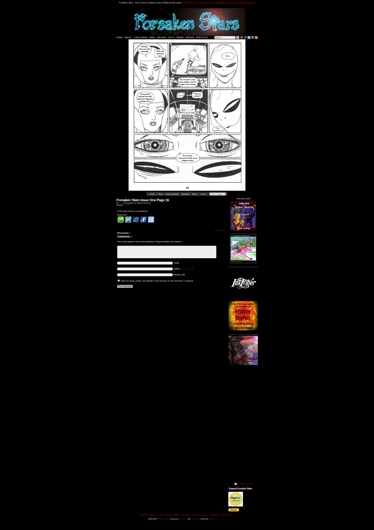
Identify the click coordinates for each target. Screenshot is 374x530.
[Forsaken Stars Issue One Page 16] (187, 190)
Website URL (179, 274)
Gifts (171, 37)
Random (185, 194)
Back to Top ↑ (218, 519)
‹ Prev (160, 194)
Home (119, 37)
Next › (195, 194)
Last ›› (204, 194)
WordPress (183, 519)
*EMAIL (183, 269)
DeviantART (242, 37)
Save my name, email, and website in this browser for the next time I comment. (157, 281)
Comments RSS (220, 230)
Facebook (245, 37)
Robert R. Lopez (163, 519)
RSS (256, 37)
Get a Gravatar (188, 269)
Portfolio (202, 37)
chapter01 (128, 205)
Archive (161, 37)
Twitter (249, 37)
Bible (152, 37)
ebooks (190, 37)
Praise (180, 37)
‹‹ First (151, 194)
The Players (140, 37)
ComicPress (195, 519)
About (128, 37)
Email (252, 37)
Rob (120, 203)
